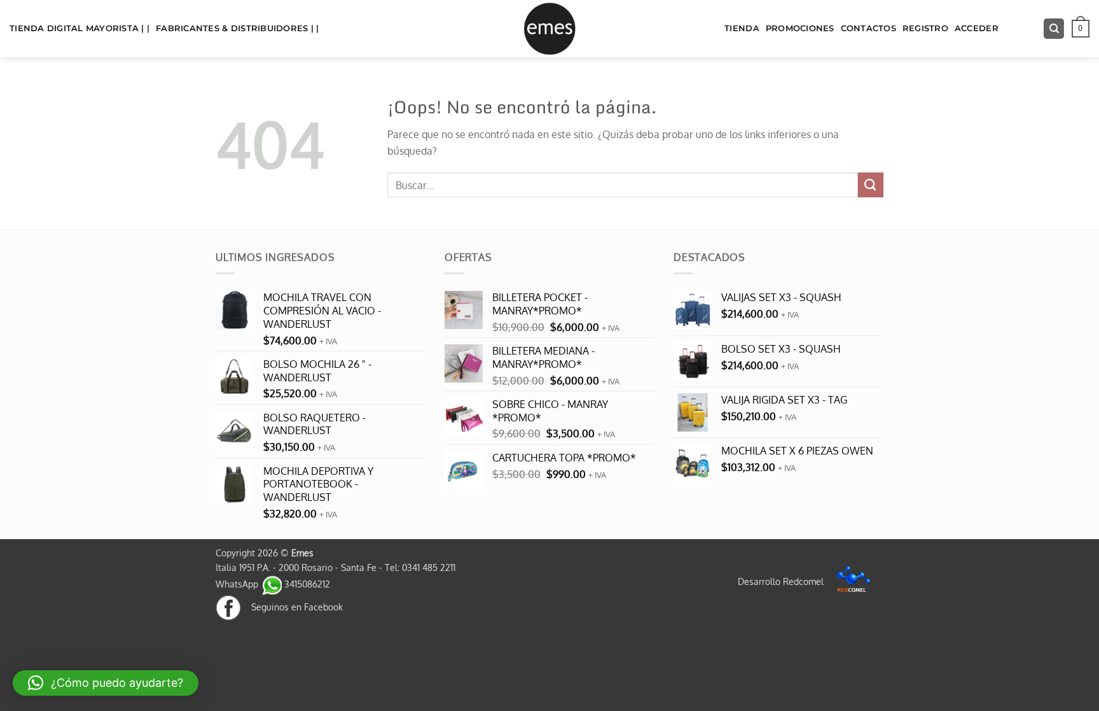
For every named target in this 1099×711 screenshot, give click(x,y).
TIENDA (741, 28)
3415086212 (306, 583)
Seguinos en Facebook (292, 606)
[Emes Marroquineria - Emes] (549, 28)
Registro (925, 28)
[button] (1080, 28)
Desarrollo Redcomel (782, 581)
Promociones (800, 28)
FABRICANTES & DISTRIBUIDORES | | (237, 28)
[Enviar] (870, 184)
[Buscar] (1054, 28)
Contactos (868, 28)
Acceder (977, 28)
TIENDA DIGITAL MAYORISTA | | (79, 28)
